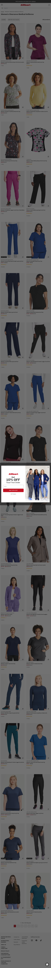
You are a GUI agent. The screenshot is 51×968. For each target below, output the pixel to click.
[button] (47, 964)
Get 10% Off (13, 490)
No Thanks (13, 494)
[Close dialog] (48, 467)
